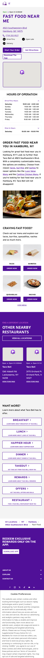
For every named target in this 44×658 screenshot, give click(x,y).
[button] (22, 570)
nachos (32, 168)
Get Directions (31, 50)
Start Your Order (12, 50)
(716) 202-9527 (12, 35)
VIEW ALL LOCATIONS (22, 338)
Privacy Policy (26, 630)
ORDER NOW (12, 268)
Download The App (10, 56)
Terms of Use (25, 651)
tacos (12, 168)
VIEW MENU (22, 305)
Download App (11, 552)
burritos (20, 168)
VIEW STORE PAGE (8, 382)
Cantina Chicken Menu (27, 174)
